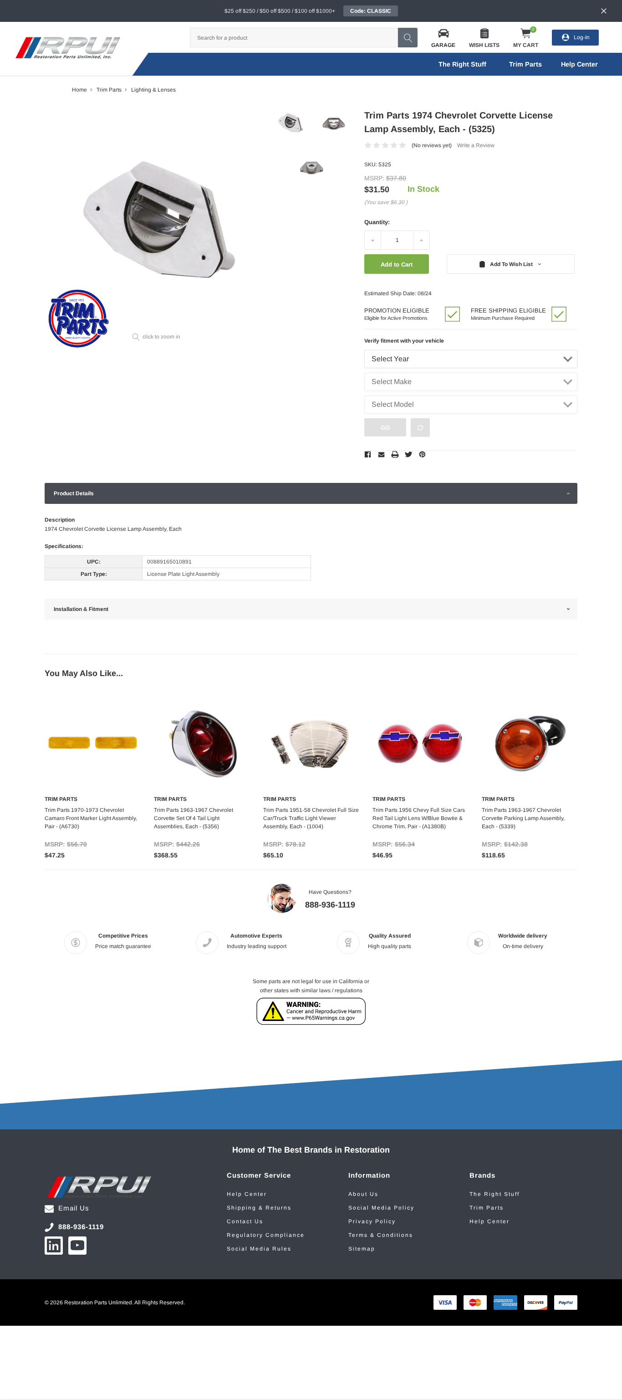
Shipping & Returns (259, 1208)
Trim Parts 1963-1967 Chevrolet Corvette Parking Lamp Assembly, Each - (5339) (523, 818)
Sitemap (361, 1249)
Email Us (73, 1208)
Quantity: (377, 222)
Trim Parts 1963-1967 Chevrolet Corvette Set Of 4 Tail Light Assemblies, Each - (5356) (193, 818)
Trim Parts (525, 64)
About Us (363, 1194)
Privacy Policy (372, 1221)
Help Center (247, 1194)
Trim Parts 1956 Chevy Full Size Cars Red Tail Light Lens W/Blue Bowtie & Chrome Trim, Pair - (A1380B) (418, 818)
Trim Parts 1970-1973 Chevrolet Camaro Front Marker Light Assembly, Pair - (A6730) (91, 818)
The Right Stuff (462, 64)
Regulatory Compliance (266, 1235)
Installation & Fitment (81, 609)
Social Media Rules (259, 1249)
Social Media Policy (381, 1208)
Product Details (74, 493)
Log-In (582, 37)
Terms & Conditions (380, 1235)
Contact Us (245, 1221)
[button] (443, 37)
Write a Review (476, 145)
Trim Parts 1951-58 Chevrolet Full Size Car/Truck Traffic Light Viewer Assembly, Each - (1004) (311, 818)
